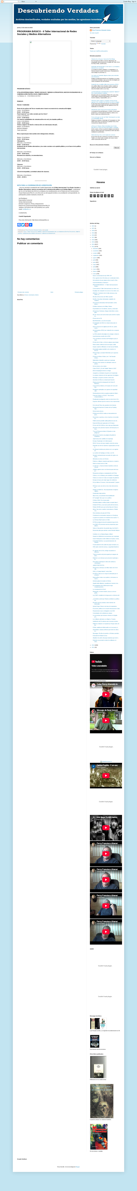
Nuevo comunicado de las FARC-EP (102, 275)
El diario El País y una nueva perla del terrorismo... (106, 504)
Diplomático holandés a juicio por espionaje (104, 360)
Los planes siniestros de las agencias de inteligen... (106, 375)
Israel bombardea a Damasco (100, 282)
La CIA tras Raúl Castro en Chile (101, 519)
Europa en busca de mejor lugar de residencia (105, 480)
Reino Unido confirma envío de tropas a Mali (104, 344)
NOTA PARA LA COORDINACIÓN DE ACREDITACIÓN (34, 185)
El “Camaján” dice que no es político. (102, 497)
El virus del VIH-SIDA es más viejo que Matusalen (105, 425)
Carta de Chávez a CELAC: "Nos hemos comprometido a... (103, 396)
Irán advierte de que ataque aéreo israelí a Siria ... (106, 280)
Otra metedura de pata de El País (101, 513)
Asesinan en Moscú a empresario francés (104, 379)
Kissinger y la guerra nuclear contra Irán (103, 377)
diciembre (95, 248)
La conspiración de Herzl (99, 589)
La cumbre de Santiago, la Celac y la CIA (103, 453)
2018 (93, 235)
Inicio (52, 292)
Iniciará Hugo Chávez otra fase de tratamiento (105, 606)
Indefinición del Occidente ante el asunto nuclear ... (106, 621)
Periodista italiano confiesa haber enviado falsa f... (106, 502)
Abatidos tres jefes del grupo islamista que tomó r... (106, 637)
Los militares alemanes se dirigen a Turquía (104, 619)
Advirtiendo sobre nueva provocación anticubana (104, 109)
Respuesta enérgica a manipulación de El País (105, 473)
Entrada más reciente (23, 292)
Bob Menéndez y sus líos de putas (102, 320)
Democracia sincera (98, 411)
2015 (93, 242)
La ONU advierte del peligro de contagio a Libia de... (106, 334)
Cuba (24, 231)
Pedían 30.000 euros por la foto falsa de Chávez (105, 507)
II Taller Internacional (32, 231)
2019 (93, 233)
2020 (93, 230)
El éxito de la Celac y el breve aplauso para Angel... (106, 342)
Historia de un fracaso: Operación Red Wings (103, 59)
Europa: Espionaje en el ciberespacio (102, 441)
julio (94, 260)
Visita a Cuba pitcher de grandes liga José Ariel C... (106, 528)
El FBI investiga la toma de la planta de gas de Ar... (106, 522)
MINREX (40, 231)
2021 (93, 228)
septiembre (96, 255)
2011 (93, 647)
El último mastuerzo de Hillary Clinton (102, 306)
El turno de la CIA (97, 318)
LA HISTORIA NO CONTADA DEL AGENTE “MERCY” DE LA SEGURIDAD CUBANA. (105, 92)
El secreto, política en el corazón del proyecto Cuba (106, 608)
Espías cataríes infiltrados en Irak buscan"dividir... (106, 346)
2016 (93, 239)
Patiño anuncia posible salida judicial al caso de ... (105, 420)
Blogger (78, 1166)
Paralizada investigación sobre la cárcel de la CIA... (106, 399)
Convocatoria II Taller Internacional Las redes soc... (106, 288)
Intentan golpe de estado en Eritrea (102, 581)
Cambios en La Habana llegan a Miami (103, 534)
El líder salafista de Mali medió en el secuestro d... (106, 627)
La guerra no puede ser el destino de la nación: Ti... (106, 517)
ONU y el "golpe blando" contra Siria (102, 571)
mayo (94, 264)
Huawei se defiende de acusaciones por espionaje (106, 536)
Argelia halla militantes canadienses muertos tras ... (106, 583)
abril (94, 266)
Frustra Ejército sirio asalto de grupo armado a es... (106, 544)
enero (94, 273)
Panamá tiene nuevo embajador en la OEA (104, 611)
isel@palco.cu (27, 209)
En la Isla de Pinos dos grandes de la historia (104, 405)
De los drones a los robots (99, 366)
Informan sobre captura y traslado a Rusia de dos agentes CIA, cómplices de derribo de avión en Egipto (105, 101)
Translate (103, 43)
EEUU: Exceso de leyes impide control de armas (105, 443)
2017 (93, 237)
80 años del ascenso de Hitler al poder (103, 296)
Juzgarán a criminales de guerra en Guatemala (105, 373)
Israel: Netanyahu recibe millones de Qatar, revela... (106, 538)
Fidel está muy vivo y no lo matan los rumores (103, 135)
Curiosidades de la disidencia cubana (102, 613)
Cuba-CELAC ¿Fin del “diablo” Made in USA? (104, 368)
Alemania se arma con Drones (101, 459)
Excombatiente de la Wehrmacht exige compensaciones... (103, 586)
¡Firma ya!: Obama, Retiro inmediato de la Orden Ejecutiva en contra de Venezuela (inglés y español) (104, 126)
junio (94, 262)
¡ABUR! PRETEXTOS (98, 565)
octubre (95, 253)
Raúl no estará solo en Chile (100, 463)
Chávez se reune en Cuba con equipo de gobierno (106, 477)
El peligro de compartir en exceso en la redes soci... (106, 290)
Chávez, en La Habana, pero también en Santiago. (106, 475)
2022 (93, 226)
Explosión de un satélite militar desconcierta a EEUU (104, 84)
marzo (95, 269)
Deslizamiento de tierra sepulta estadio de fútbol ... (106, 393)
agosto (95, 257)
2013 (93, 246)
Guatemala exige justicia (99, 493)
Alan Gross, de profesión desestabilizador (104, 495)
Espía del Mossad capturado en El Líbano (103, 423)
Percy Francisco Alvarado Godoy (101, 30)
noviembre (96, 250)
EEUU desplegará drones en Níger (102, 370)
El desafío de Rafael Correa (100, 635)
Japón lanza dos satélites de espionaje (103, 438)
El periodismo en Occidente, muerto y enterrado (105, 308)
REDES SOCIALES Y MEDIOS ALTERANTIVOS (43, 233)
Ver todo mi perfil (94, 33)
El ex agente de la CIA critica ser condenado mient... (106, 278)
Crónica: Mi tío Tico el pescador (101, 500)
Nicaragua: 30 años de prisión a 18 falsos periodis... (106, 633)
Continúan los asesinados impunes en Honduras (105, 515)
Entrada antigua (79, 292)
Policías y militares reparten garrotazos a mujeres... (106, 461)
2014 (93, 244)
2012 (93, 645)
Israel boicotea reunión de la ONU (101, 336)
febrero (95, 271)
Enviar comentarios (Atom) (32, 295)
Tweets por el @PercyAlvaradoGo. (99, 51)
